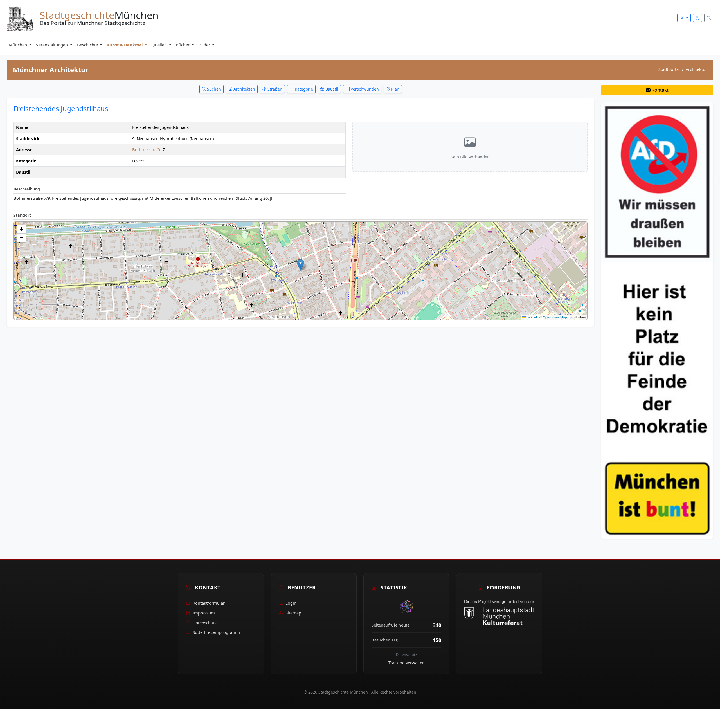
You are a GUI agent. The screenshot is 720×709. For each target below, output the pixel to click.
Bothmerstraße (147, 149)
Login (290, 603)
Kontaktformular (209, 603)
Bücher (183, 45)
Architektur (696, 69)
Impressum (204, 613)
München (18, 45)
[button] (300, 265)
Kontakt (660, 90)
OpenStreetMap (555, 317)
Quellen (160, 45)
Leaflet (531, 317)
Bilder (205, 45)
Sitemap (293, 613)
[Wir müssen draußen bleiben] (657, 320)
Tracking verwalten (406, 662)
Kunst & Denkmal (125, 45)
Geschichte (88, 45)
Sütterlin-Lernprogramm (216, 632)
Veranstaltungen (52, 45)
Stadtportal (669, 69)
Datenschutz (205, 622)
